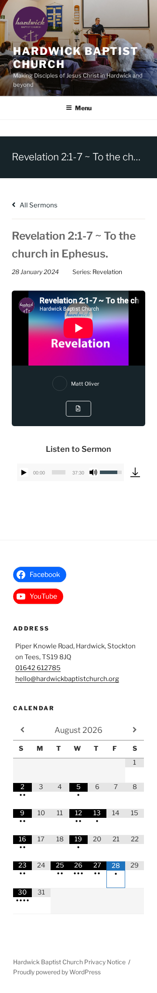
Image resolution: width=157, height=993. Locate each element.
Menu (83, 108)
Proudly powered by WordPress (57, 972)
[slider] (58, 472)
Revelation (107, 271)
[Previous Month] (22, 730)
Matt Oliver (85, 383)
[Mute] (93, 472)
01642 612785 (38, 668)
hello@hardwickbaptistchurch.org (67, 679)
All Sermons (38, 205)
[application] (70, 472)
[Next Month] (134, 730)
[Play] (24, 472)
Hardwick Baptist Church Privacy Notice (69, 962)
